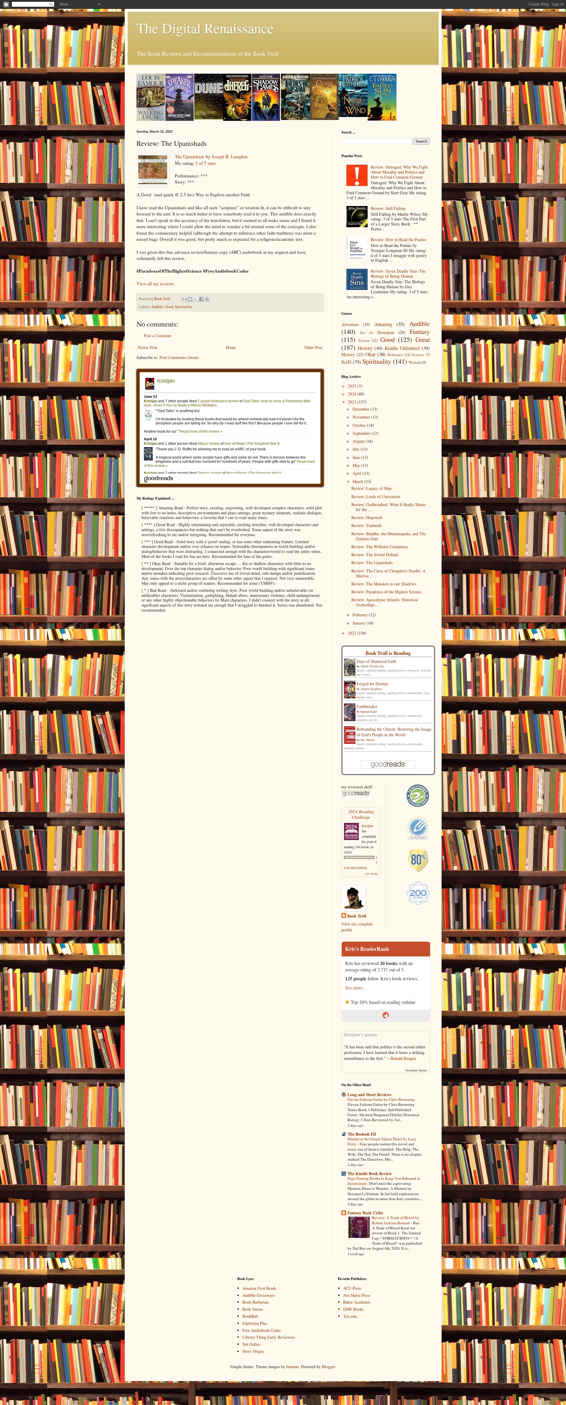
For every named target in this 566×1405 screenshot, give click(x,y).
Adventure (350, 324)
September (362, 433)
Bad (362, 332)
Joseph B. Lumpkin (230, 156)
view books (371, 874)
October (360, 425)
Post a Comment (157, 335)
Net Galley (251, 1344)
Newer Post (147, 347)
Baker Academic (357, 1302)
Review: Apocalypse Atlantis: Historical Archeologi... (384, 602)
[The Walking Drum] (150, 119)
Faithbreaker (367, 706)
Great (422, 339)
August (359, 441)
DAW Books (353, 1309)
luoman (292, 1366)
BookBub (250, 1316)
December (362, 409)
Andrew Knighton (371, 689)
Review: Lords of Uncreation (375, 496)
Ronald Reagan (403, 1058)
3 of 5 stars (205, 163)
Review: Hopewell (366, 517)
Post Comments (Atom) (179, 357)
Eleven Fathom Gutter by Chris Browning (381, 1099)
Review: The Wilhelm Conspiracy (379, 546)
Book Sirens (252, 1309)
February (361, 614)
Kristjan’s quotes (360, 1034)
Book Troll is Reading (388, 653)
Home (231, 347)
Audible (157, 306)
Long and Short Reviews (369, 1094)
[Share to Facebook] (201, 299)
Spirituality (183, 306)
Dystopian (385, 332)
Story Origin (253, 1351)
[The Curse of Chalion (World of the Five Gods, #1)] (324, 118)
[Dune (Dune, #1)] (208, 118)
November (362, 417)
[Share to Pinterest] (207, 299)
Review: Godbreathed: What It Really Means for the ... (388, 507)
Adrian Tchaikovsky (372, 666)
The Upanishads (190, 156)
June (357, 457)
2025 (352, 386)
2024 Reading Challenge (361, 814)
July (357, 449)
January (359, 623)
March (358, 481)
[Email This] (184, 299)
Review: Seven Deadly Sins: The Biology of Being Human (398, 273)
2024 (352, 394)
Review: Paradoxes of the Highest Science (386, 591)
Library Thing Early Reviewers (268, 1337)
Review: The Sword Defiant (374, 554)
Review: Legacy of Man (371, 488)
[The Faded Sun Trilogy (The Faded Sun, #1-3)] (382, 119)
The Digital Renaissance (205, 27)
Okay (371, 354)
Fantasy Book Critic (365, 1213)
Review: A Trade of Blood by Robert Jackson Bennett (395, 1220)
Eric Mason (367, 740)
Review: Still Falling (388, 208)
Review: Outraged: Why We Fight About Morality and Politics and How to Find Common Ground (399, 172)
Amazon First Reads (259, 1288)
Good (169, 306)
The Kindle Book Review (370, 1173)
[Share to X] (196, 299)
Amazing (383, 324)
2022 (352, 633)
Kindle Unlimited (402, 348)
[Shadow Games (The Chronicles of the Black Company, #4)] (266, 119)
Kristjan (367, 825)
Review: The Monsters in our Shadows (383, 584)
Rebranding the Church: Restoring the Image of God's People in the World (394, 732)
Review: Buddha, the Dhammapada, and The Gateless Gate (388, 536)
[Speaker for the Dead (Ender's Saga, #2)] (179, 119)
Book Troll (356, 916)
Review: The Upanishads (372, 562)
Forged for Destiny (372, 683)
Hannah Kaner (369, 711)
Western (415, 362)
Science (418, 354)
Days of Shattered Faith (376, 661)
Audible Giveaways (258, 1295)
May (357, 465)
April (358, 473)
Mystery (348, 354)
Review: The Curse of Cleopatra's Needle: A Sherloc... (388, 573)
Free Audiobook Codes (261, 1330)
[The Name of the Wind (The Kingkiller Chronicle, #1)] (353, 115)
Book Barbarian (255, 1302)
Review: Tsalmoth (366, 525)
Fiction (363, 340)
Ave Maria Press (356, 1295)
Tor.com (350, 1316)
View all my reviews (155, 283)
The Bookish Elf (362, 1134)
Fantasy (420, 331)
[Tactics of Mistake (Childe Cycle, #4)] (295, 118)
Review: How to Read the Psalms (398, 239)
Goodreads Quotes (416, 1070)
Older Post (313, 347)
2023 (352, 402)
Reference (395, 354)
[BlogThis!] (190, 299)
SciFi (346, 361)
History (365, 348)
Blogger (328, 1366)
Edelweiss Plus (254, 1323)
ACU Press (352, 1288)
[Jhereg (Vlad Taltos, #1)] (237, 119)
